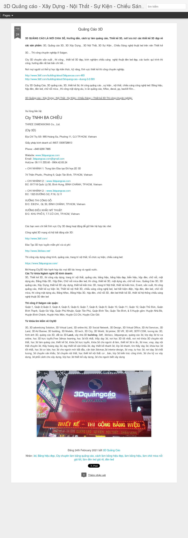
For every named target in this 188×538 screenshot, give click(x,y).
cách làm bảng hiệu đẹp (109, 455)
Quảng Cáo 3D (90, 29)
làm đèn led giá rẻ (93, 459)
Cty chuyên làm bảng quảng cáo (75, 455)
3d (34, 455)
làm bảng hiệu (133, 455)
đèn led (109, 459)
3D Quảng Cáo (111, 450)
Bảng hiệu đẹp (46, 455)
